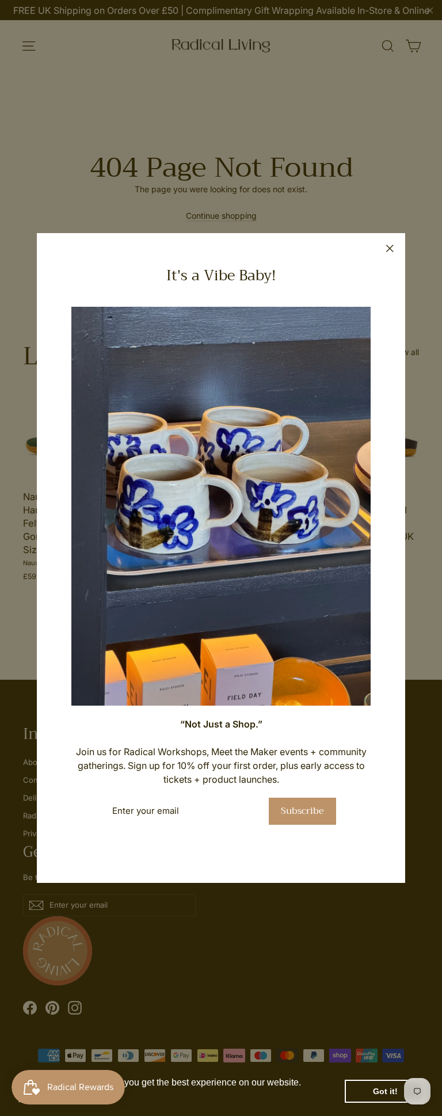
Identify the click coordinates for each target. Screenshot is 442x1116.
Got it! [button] (385, 1091)
